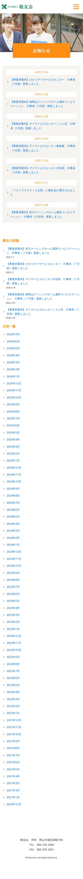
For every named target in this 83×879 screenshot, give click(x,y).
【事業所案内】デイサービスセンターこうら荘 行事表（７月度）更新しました (43, 312)
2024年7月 (13, 502)
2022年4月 (13, 692)
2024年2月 (13, 538)
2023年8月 (13, 580)
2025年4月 (13, 439)
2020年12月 (14, 804)
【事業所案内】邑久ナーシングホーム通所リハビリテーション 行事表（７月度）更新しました (43, 251)
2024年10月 (14, 481)
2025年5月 (13, 432)
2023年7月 (13, 587)
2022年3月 (13, 699)
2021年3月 (13, 783)
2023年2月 (13, 622)
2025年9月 (13, 404)
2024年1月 (13, 544)
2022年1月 (13, 713)
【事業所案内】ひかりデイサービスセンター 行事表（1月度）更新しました (42, 82)
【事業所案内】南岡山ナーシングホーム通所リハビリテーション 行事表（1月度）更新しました (42, 104)
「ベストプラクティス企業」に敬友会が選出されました (42, 192)
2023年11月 (14, 559)
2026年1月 (13, 376)
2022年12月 (14, 636)
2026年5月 (13, 348)
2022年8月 (13, 664)
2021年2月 (13, 790)
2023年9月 (13, 573)
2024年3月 (13, 530)
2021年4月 (13, 776)
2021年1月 (13, 797)
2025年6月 (13, 425)
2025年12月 (14, 383)
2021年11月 (14, 727)
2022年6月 (13, 678)
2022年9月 (13, 657)
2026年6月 (13, 341)
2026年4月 (13, 355)
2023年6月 (13, 594)
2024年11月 (14, 474)
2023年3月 (13, 615)
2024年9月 (13, 488)
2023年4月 (13, 608)
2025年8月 (13, 411)
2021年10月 (14, 734)
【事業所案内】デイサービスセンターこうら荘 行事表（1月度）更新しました (42, 126)
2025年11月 (14, 390)
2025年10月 (14, 397)
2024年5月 (13, 516)
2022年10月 (14, 650)
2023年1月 (13, 629)
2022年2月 (13, 706)
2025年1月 (13, 460)
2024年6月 (13, 509)
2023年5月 (13, 601)
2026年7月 (13, 334)
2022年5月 (13, 685)
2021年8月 (13, 748)
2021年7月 (13, 755)
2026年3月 (13, 362)
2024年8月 (13, 495)
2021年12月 (14, 720)
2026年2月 (13, 369)
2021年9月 (13, 741)
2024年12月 (14, 467)
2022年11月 (14, 643)
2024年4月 (13, 523)
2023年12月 (14, 551)
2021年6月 (13, 762)
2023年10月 (14, 565)
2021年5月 (13, 769)
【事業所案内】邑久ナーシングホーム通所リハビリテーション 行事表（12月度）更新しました (42, 214)
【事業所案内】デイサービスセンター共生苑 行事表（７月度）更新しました (43, 281)
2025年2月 (13, 453)
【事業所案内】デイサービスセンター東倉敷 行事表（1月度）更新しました (42, 148)
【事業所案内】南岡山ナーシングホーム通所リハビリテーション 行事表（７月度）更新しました (43, 296)
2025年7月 (13, 418)
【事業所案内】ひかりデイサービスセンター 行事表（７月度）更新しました (43, 266)
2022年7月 (13, 671)
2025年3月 (13, 446)
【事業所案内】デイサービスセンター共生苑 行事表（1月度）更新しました (42, 170)
